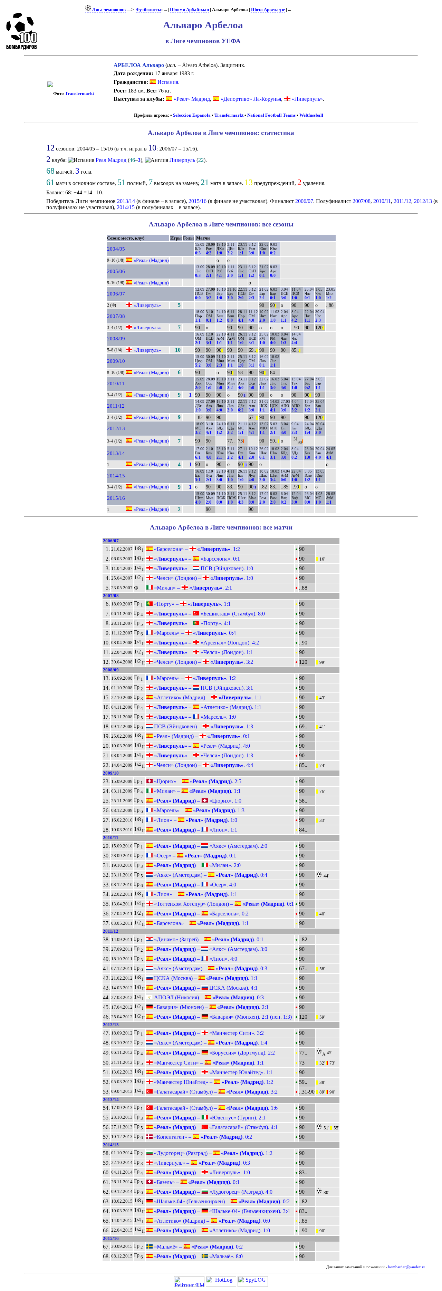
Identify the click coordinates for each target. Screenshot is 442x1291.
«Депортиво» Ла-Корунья (251, 99)
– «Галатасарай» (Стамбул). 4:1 (215, 1127)
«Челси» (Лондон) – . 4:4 (203, 765)
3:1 (208, 342)
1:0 (219, 253)
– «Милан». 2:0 (197, 865)
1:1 (240, 253)
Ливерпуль (182, 160)
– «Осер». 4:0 (194, 884)
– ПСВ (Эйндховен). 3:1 (203, 688)
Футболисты (148, 9)
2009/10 (116, 361)
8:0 (230, 320)
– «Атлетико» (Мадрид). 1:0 (211, 1230)
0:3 (198, 253)
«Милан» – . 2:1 (192, 588)
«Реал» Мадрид (192, 99)
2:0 (230, 275)
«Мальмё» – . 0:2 (198, 1247)
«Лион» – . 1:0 (195, 820)
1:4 (307, 432)
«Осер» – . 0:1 (194, 855)
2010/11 (382, 201)
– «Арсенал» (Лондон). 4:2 (206, 643)
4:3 (240, 502)
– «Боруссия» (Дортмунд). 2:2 (214, 1053)
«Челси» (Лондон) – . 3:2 (203, 662)
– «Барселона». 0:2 (201, 913)
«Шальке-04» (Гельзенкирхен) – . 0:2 (221, 1201)
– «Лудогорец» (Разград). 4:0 (212, 1192)
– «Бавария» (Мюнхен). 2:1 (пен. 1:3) (222, 1017)
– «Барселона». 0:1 (196, 559)
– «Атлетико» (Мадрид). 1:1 (207, 707)
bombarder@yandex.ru (406, 1267)
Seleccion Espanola (192, 115)
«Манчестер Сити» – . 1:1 (208, 1063)
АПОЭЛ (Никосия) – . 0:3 (208, 997)
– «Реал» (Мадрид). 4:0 (201, 746)
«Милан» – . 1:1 (197, 791)
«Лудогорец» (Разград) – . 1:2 (212, 1153)
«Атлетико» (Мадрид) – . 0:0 (211, 1221)
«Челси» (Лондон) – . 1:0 (203, 578)
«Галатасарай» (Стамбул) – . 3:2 (215, 1092)
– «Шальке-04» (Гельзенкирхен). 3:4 (221, 1211)
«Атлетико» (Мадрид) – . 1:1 (207, 697)
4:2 (208, 253)
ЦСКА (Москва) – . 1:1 (205, 978)
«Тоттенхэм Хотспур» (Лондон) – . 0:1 (223, 904)
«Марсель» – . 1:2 (194, 678)
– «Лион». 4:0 (195, 959)
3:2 (208, 297)
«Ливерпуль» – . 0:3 (201, 1163)
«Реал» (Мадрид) (151, 260)
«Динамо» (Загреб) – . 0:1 (208, 939)
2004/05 (116, 249)
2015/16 (197, 201)
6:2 (240, 410)
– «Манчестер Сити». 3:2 (208, 1033)
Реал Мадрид (111, 160)
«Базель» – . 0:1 (196, 1182)
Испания (167, 82)
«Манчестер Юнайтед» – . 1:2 (213, 1082)
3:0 (251, 253)
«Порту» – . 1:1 (192, 604)
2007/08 (362, 201)
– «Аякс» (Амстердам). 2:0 (210, 846)
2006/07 (304, 201)
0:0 (273, 275)
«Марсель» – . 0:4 (194, 633)
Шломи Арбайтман (189, 9)
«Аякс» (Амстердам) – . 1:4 (210, 1043)
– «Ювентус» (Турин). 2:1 (209, 1117)
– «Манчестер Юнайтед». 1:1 (213, 1072)
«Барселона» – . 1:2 (196, 549)
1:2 (251, 275)
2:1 (208, 275)
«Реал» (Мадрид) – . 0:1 (201, 736)
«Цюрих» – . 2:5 (197, 781)
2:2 (230, 253)
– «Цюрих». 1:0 (197, 801)
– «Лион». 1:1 (195, 830)
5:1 (198, 479)
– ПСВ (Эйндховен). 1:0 (203, 568)
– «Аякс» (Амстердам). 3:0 (210, 949)
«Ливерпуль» (307, 99)
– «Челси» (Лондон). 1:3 (203, 755)
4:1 (219, 275)
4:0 (251, 320)
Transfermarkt (79, 93)
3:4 (273, 479)
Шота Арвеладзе (268, 9)
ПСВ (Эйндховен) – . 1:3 (203, 726)
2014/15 (126, 207)
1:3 (283, 342)
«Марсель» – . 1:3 (198, 810)
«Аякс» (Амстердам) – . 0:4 (210, 875)
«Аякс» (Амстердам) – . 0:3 (210, 968)
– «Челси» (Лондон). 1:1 (203, 652)
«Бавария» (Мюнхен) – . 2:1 (211, 1007)
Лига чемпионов (108, 9)
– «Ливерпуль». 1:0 (201, 1172)
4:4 (294, 342)
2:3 (251, 297)
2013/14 (126, 201)
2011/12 (402, 201)
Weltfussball (311, 115)
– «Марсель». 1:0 (194, 717)
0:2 (273, 253)
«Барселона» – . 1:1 (201, 923)
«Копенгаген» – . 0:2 (202, 1137)
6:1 (198, 457)
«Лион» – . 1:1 (195, 894)
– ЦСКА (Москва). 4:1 (205, 988)
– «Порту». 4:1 (192, 623)
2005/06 (116, 271)
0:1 (262, 275)
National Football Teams (271, 115)
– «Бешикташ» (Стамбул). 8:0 (209, 614)
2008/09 (116, 338)
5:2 (198, 365)
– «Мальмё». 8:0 (198, 1256)
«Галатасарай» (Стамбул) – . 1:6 (215, 1108)
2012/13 (423, 201)
